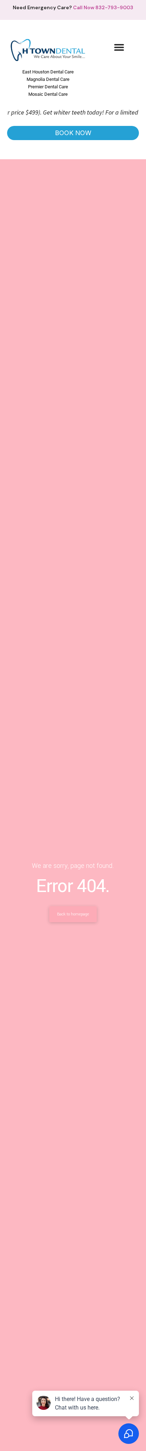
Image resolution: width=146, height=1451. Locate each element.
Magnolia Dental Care (48, 79)
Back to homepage (73, 914)
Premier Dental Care (48, 86)
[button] (119, 47)
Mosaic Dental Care (48, 94)
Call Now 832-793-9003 (103, 7)
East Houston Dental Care (48, 71)
